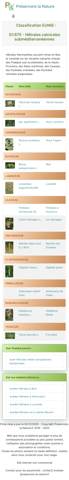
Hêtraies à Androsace (27, 396)
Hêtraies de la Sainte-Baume (31, 412)
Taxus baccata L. (29, 334)
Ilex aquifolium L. (29, 121)
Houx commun (55, 121)
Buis (48, 164)
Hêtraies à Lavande (26, 404)
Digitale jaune (54, 267)
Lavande (51, 183)
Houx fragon (53, 140)
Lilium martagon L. (30, 219)
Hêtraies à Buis (23, 388)
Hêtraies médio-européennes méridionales (30, 361)
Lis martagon (54, 219)
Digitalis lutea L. (28, 267)
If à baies (51, 334)
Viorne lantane (54, 102)
